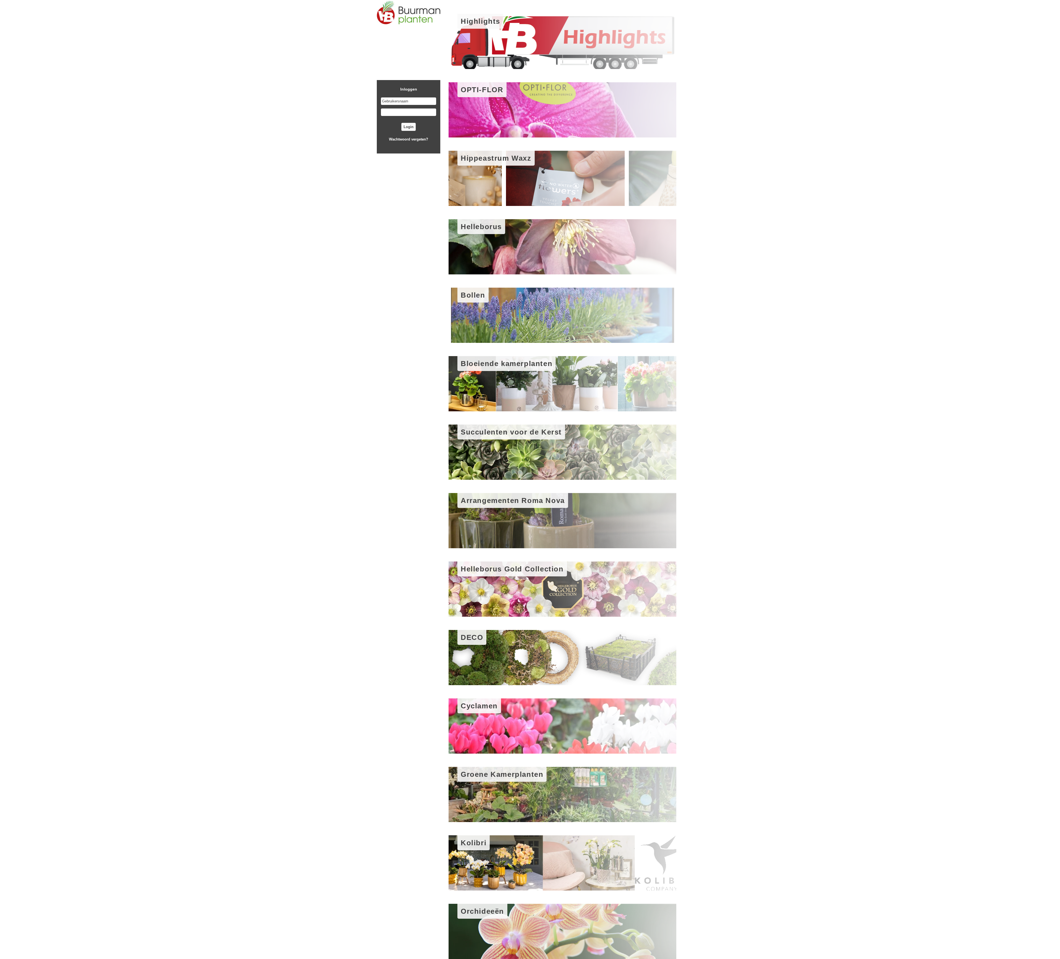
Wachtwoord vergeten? (408, 139)
